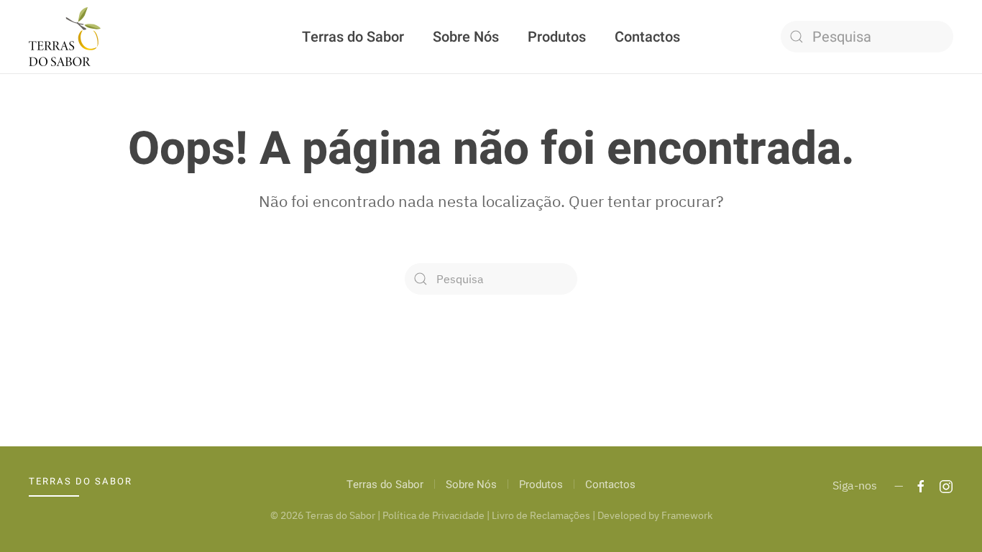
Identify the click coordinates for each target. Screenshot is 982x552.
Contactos (647, 37)
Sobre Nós (466, 37)
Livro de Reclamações (541, 515)
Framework (686, 515)
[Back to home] (65, 36)
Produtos (557, 37)
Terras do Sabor (353, 37)
